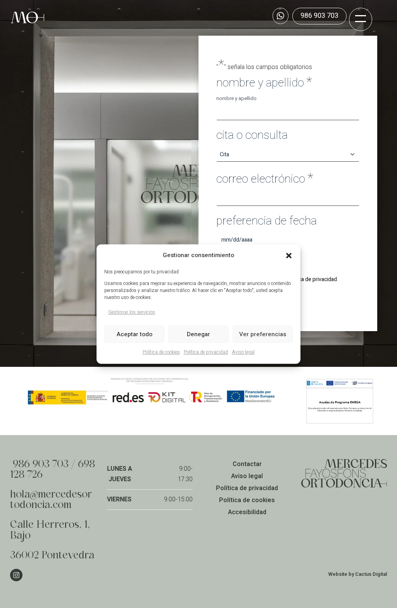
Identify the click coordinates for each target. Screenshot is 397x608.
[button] (289, 255)
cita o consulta (252, 135)
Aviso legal (243, 352)
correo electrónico (264, 178)
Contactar (247, 464)
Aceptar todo (134, 334)
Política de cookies (161, 352)
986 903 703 (319, 15)
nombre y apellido (236, 98)
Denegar (198, 334)
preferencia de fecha (266, 221)
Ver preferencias (262, 334)
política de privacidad (312, 279)
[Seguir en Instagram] (16, 575)
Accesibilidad (247, 512)
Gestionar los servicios (131, 312)
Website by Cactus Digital (357, 574)
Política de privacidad (206, 352)
